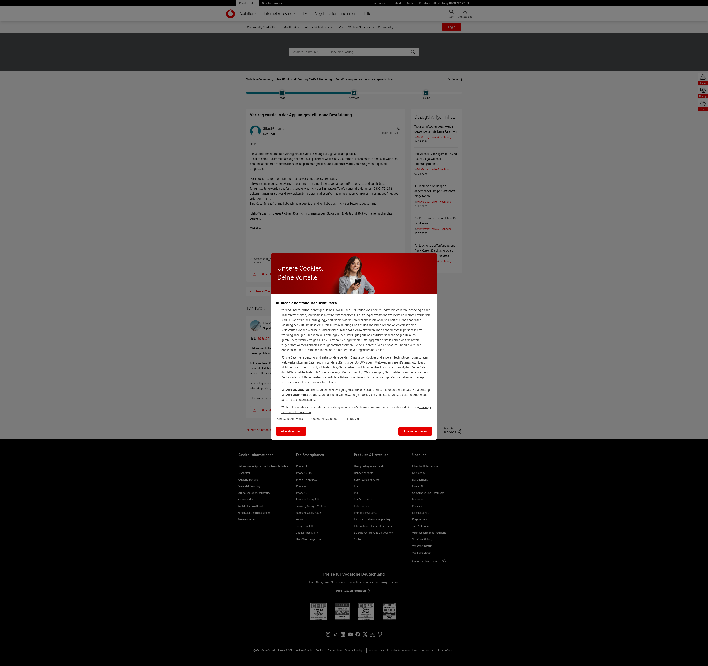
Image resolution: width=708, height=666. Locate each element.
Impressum (354, 418)
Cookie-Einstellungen (325, 418)
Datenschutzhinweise (290, 418)
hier (339, 320)
